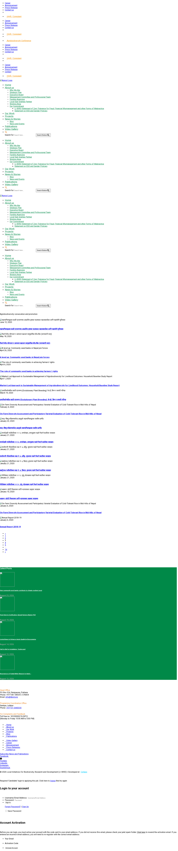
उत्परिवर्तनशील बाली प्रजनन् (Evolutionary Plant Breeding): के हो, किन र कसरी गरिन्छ (33, 399)
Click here (141, 832)
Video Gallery (12, 740)
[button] (6, 132)
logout (53, 781)
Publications (11, 736)
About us (10, 727)
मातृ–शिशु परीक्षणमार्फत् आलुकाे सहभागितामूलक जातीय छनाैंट (21, 428)
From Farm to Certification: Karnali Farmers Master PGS (18, 615)
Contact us (9, 10)
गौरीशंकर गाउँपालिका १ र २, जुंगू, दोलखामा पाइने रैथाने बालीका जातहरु (24, 484)
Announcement (11, 5)
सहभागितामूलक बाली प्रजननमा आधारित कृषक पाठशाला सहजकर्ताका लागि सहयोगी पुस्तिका (31, 329)
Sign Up (25, 807)
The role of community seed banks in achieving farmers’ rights (29, 371)
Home (8, 725)
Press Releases (13, 747)
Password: (9, 800)
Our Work (10, 729)
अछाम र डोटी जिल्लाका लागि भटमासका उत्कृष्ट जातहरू (19, 498)
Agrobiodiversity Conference (18, 41)
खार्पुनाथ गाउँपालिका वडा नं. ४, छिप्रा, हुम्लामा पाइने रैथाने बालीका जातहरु (25, 470)
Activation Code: (12, 843)
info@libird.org (11, 697)
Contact (8, 72)
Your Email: (9, 839)
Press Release (11, 8)
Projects (9, 732)
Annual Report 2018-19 (10, 527)
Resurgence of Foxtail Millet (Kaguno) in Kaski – (15, 674)
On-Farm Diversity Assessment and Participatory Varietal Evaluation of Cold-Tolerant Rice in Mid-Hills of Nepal (50, 414)
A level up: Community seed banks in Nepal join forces (25, 357)
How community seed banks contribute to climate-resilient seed (21, 590)
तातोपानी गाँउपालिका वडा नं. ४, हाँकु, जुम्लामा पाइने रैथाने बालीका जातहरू (25, 456)
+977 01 (13, 708)
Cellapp (84, 772)
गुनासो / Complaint (13, 16)
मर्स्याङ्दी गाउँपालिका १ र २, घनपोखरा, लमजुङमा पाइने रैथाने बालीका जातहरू (26, 442)
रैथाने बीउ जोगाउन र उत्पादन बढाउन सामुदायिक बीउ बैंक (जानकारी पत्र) (25, 343)
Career (7, 3)
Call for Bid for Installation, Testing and (12, 649)
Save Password (14, 811)
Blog (8, 734)
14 (6, 549)
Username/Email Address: (16, 798)
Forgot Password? (13, 807)
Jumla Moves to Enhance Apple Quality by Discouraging (18, 639)
